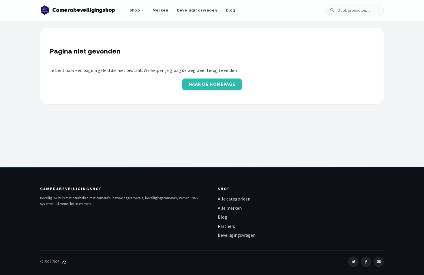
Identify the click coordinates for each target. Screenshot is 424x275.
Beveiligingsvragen (197, 10)
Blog (230, 10)
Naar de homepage (212, 84)
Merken (160, 10)
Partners (226, 226)
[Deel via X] (353, 262)
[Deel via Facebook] (366, 262)
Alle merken (230, 208)
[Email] (379, 262)
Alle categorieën (234, 199)
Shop (135, 10)
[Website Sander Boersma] (64, 261)
